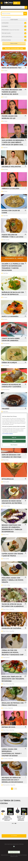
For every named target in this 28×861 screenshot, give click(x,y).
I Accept (14, 441)
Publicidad (21, 844)
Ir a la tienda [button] (14, 835)
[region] (14, 430)
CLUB (15, 3)
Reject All (14, 437)
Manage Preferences (14, 852)
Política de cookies (14, 856)
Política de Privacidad (22, 855)
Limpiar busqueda (14, 19)
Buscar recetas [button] (14, 43)
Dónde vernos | (16, 844)
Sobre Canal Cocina (8, 844)
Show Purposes (14, 444)
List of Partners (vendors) (7, 433)
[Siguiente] (16, 789)
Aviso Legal (15, 855)
